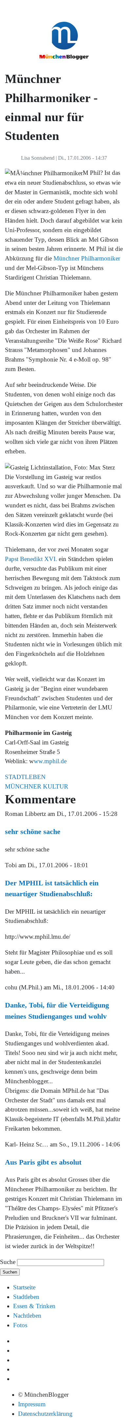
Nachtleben (27, 1315)
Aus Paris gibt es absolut (43, 1162)
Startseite (24, 1287)
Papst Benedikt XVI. (31, 558)
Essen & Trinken (34, 1306)
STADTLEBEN (25, 776)
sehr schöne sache (32, 831)
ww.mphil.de (50, 761)
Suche (7, 1261)
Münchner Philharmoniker (86, 258)
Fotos (20, 1325)
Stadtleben (26, 1296)
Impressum (32, 1404)
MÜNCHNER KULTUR (36, 786)
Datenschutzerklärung (45, 1413)
